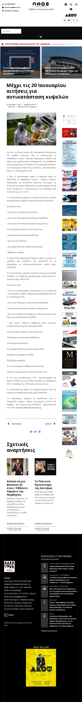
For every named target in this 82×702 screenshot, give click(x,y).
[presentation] (2, 62)
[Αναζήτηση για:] (11, 31)
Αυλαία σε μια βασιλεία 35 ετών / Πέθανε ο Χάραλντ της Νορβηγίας (17, 488)
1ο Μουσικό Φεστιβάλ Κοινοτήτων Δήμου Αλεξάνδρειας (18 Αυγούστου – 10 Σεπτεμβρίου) (63, 580)
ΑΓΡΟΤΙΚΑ (24, 107)
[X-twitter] (71, 4)
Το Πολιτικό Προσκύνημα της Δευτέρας (43, 485)
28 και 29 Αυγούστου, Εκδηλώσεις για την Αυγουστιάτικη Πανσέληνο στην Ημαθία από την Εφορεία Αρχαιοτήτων (63, 592)
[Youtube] (71, 9)
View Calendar (49, 630)
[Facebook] (65, 4)
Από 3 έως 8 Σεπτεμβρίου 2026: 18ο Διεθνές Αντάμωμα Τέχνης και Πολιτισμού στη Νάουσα (25, 71)
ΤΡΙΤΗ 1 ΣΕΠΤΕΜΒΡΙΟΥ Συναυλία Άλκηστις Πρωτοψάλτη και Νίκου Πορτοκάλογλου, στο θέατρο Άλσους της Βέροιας (62, 606)
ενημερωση (33, 107)
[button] (40, 37)
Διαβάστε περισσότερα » (15, 523)
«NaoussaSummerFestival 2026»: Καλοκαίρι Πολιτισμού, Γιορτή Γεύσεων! (62, 568)
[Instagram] (76, 4)
